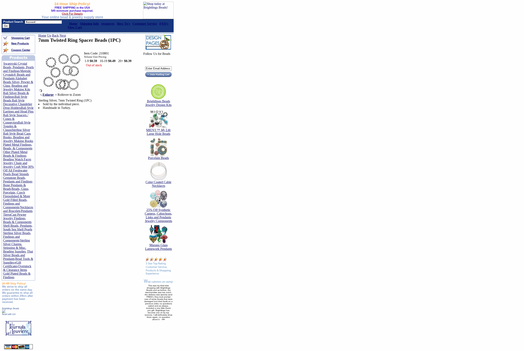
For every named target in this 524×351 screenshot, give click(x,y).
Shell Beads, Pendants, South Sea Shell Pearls (18, 227)
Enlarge (48, 94)
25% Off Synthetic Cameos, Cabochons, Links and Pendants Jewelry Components (158, 215)
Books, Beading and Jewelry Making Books (18, 139)
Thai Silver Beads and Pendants (18, 255)
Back (55, 35)
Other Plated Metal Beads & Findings (15, 153)
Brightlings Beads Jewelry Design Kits (158, 103)
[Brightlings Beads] (3, 312)
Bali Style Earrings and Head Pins (18, 109)
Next (63, 35)
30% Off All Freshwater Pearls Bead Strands (18, 170)
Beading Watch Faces (17, 159)
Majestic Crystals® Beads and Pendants (17, 74)
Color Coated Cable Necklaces (158, 183)
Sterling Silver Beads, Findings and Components (17, 236)
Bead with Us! (9, 314)
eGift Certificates (12, 264)
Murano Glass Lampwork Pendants (158, 247)
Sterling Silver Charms (16, 242)
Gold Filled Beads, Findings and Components (15, 203)
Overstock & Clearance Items (17, 268)
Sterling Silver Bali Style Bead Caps (17, 131)
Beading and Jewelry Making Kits (16, 87)
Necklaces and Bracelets (18, 209)
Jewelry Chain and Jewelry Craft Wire (15, 164)
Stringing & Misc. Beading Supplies (15, 249)
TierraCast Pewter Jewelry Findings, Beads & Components (17, 218)
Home (42, 35)
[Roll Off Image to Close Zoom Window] (62, 91)
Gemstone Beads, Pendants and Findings (17, 179)
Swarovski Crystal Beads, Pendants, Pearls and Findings (18, 67)
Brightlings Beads (10, 308)
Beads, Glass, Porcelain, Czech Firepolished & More (16, 192)
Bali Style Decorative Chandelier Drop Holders (17, 104)
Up (49, 35)
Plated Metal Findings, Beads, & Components (17, 146)
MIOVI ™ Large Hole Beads (158, 131)
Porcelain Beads (158, 158)
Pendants (27, 211)
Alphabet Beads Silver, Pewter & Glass (18, 82)
